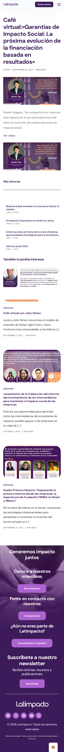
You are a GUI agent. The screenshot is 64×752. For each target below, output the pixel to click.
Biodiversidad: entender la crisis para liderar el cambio (32, 208)
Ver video (9, 135)
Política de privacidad (13, 736)
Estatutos (32, 739)
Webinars (41, 70)
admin (6, 70)
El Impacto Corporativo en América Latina (30, 220)
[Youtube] (32, 716)
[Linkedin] (24, 716)
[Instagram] (16, 716)
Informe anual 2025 (17, 246)
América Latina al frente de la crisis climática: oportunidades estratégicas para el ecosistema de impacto (33, 233)
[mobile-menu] (59, 4)
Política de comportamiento (48, 736)
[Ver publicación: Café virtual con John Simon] (32, 285)
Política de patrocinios (29, 736)
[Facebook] (8, 716)
